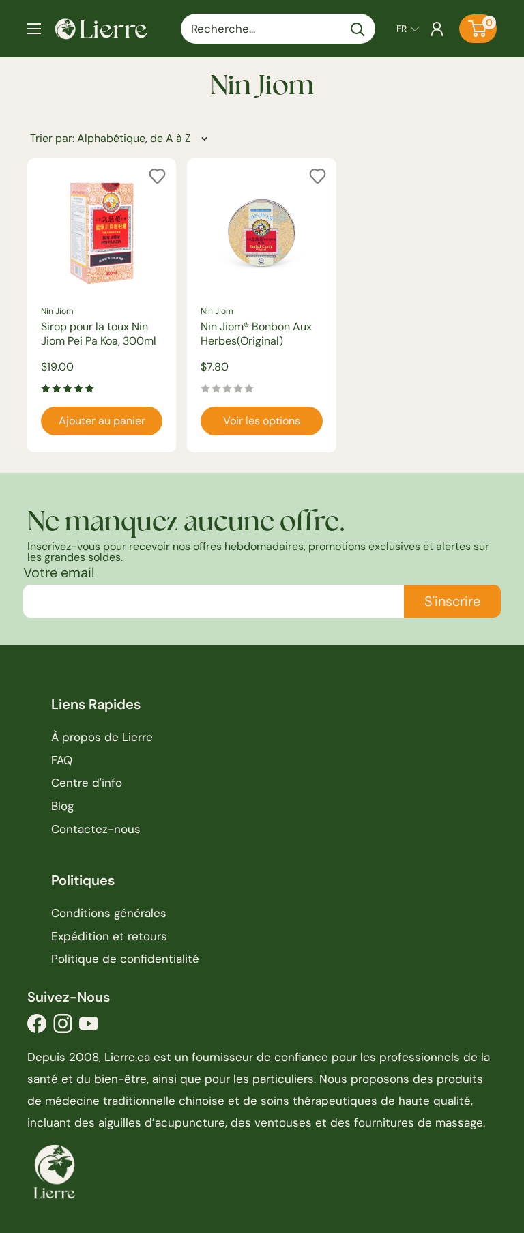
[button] (408, 29)
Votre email (58, 572)
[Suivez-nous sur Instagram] (62, 1027)
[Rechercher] (358, 29)
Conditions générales (108, 912)
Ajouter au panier (102, 421)
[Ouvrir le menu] (34, 28)
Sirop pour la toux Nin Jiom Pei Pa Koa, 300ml (98, 333)
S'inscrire (452, 601)
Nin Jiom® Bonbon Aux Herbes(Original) (256, 333)
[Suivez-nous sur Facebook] (36, 1027)
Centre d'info (86, 782)
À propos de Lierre (102, 736)
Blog (62, 805)
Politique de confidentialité (125, 958)
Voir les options (261, 421)
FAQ (61, 760)
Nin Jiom (57, 311)
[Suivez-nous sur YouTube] (88, 1027)
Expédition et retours (109, 936)
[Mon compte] (437, 29)
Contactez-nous (96, 829)
